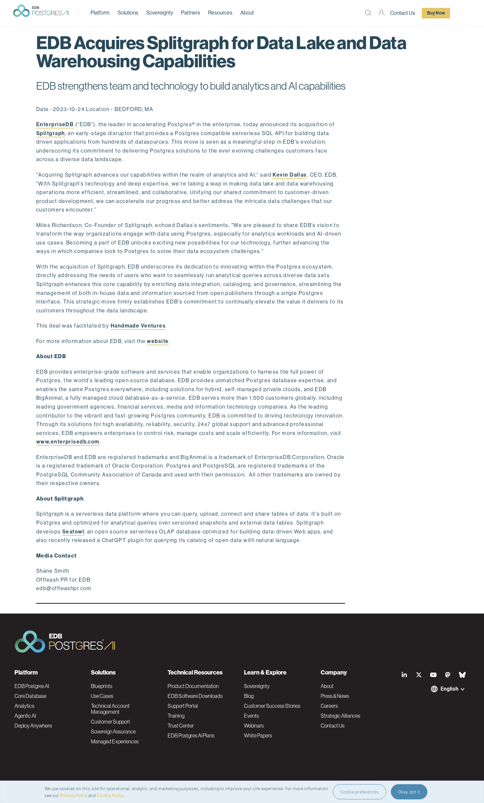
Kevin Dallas (290, 175)
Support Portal (183, 706)
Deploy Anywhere (33, 726)
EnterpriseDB (55, 124)
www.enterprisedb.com (67, 442)
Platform (100, 13)
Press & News (335, 696)
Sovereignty (159, 13)
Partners (190, 13)
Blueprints (101, 686)
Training (176, 716)
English (449, 689)
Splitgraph (50, 133)
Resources (220, 13)
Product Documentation (193, 686)
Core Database (30, 696)
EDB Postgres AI (31, 686)
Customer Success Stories (272, 706)
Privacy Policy (73, 795)
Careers (329, 706)
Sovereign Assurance (113, 731)
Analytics (24, 706)
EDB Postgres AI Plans (191, 735)
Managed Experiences (115, 741)
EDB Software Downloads (195, 696)
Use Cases (102, 696)
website (158, 341)
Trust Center (181, 726)
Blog (249, 696)
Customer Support (110, 722)
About (247, 13)
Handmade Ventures (138, 326)
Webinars (254, 726)
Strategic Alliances (340, 716)
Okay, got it (409, 791)
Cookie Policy (110, 795)
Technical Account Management (110, 709)
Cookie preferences (359, 791)
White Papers (258, 735)
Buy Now (436, 13)
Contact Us (402, 13)
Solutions (128, 13)
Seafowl (73, 532)
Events (251, 716)
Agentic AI (25, 716)
